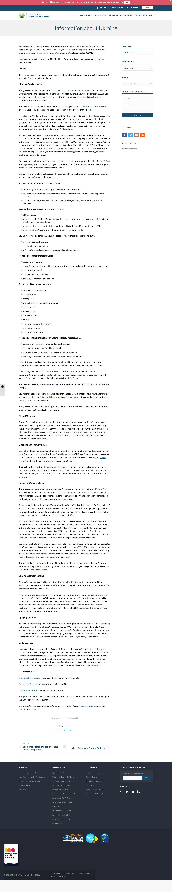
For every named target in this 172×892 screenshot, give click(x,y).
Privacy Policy (56, 873)
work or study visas (89, 665)
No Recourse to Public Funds (64, 794)
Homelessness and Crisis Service (32, 777)
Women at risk (24, 785)
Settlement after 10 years (62, 802)
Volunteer (90, 785)
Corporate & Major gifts (95, 794)
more (127, 2)
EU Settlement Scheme (61, 811)
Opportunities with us (95, 773)
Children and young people (29, 781)
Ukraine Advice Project (29, 678)
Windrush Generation (61, 785)
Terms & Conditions (59, 876)
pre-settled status (47, 226)
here (86, 492)
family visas (51, 665)
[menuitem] (85, 15)
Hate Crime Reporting (61, 819)
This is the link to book (50, 397)
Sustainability (69, 873)
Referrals (22, 790)
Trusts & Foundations (95, 790)
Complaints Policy (85, 873)
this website (42, 569)
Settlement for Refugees (62, 798)
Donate (147, 8)
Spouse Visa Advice (60, 773)
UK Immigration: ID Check (54, 467)
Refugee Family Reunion (62, 781)
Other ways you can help (96, 781)
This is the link (90, 384)
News (61, 718)
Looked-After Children (61, 790)
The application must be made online (89, 106)
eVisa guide (57, 823)
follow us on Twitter (88, 706)
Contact (135, 8)
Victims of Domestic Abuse (63, 777)
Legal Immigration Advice (29, 773)
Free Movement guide (29, 690)
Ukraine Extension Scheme (69, 582)
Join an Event (91, 777)
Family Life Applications (61, 815)
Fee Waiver (56, 806)
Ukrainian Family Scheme (61, 90)
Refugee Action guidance (30, 684)
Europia (22, 696)
